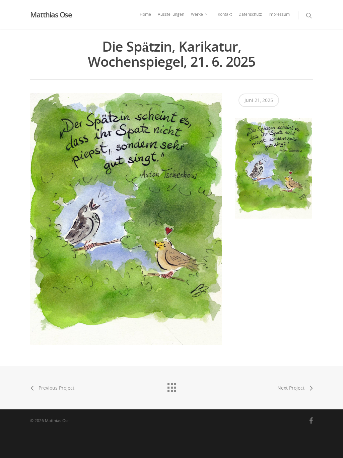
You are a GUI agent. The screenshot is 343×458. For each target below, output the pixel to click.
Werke (197, 14)
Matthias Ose (51, 14)
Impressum (279, 14)
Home (145, 14)
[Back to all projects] (171, 386)
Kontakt (225, 14)
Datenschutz (250, 14)
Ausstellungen (171, 14)
